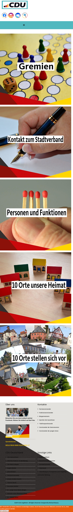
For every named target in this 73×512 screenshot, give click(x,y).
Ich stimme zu (4, 511)
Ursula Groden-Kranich (14, 479)
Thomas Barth (11, 482)
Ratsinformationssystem (47, 461)
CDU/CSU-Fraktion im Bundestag (17, 461)
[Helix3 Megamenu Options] (24, 25)
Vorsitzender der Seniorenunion (49, 427)
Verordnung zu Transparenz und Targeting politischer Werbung (52, 473)
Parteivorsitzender (45, 409)
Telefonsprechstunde (46, 423)
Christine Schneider (13, 475)
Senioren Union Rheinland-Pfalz (17, 493)
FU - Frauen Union (12, 497)
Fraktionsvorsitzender (46, 413)
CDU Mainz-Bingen (13, 464)
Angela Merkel (11, 468)
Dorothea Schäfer (12, 486)
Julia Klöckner (11, 472)
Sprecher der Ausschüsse (46, 420)
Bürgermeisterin (44, 416)
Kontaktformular (44, 464)
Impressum (42, 468)
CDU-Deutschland (12, 457)
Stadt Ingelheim (44, 457)
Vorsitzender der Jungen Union (48, 431)
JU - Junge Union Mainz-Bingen (16, 490)
